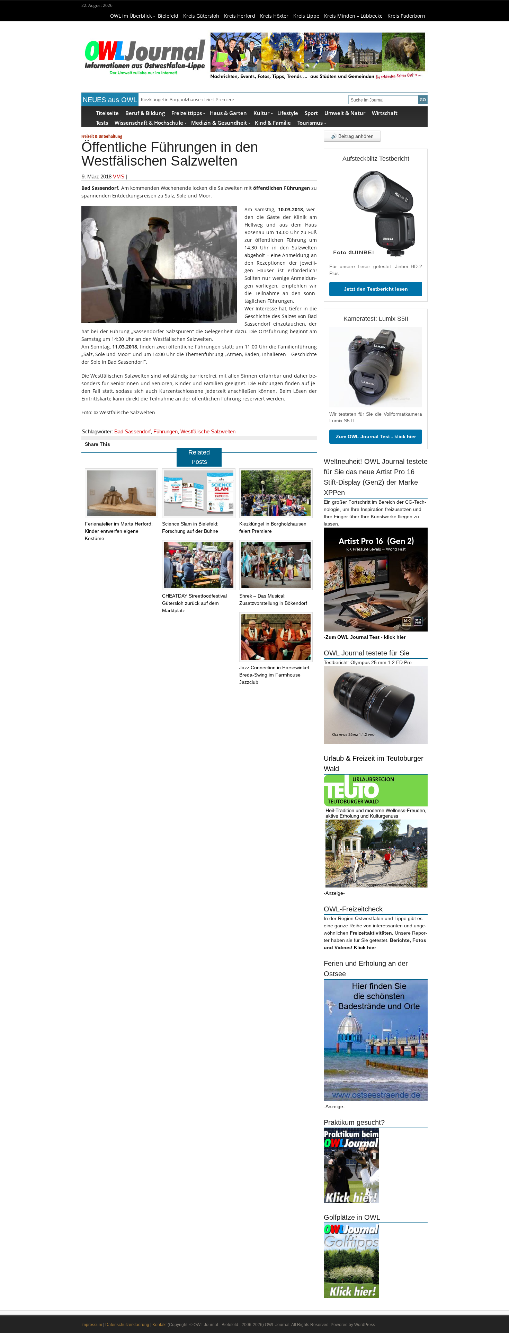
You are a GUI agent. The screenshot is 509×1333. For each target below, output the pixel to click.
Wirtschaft (385, 112)
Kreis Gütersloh (201, 15)
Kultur (261, 112)
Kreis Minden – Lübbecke (353, 15)
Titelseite (107, 112)
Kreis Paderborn (406, 15)
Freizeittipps (186, 112)
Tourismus (310, 122)
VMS (118, 176)
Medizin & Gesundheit (219, 122)
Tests (102, 122)
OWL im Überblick (131, 15)
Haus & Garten (228, 112)
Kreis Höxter (274, 15)
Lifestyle (287, 112)
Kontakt (159, 1324)
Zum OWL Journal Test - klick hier (376, 436)
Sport (311, 112)
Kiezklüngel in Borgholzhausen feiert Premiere (187, 99)
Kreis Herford (239, 15)
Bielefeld (168, 15)
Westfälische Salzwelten (207, 431)
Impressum (91, 1324)
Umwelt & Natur (344, 112)
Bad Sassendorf (132, 431)
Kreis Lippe (306, 15)
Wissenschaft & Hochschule (149, 122)
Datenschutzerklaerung (127, 1324)
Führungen (165, 431)
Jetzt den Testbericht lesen (376, 289)
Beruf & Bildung (145, 112)
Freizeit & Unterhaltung (101, 136)
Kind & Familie (273, 122)
